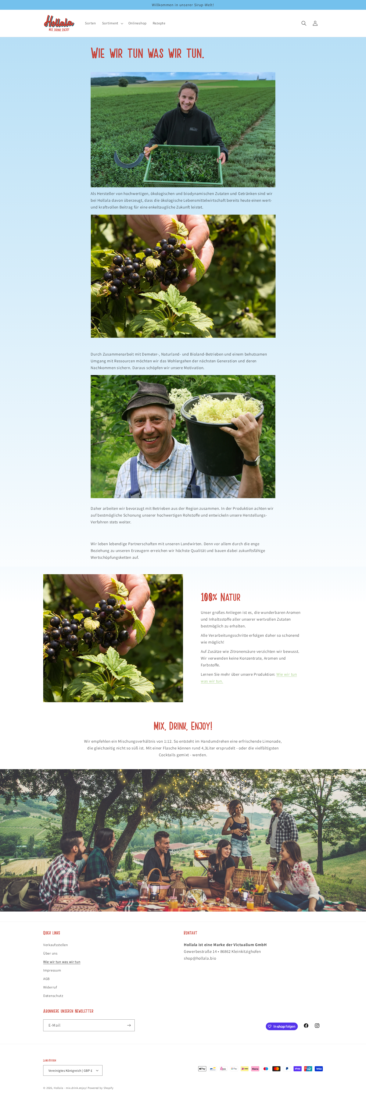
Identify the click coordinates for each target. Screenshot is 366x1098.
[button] (112, 23)
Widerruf (50, 987)
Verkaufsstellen (55, 944)
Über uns (50, 953)
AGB (46, 978)
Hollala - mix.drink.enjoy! (70, 1088)
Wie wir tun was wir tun (61, 961)
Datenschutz (53, 995)
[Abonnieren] (128, 1025)
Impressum (52, 970)
